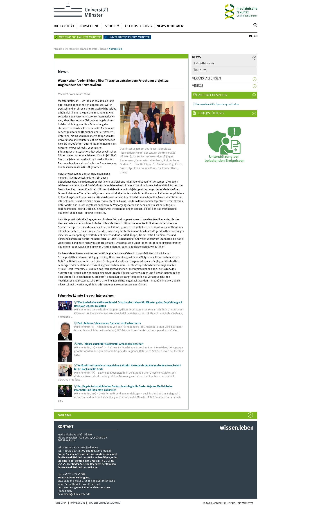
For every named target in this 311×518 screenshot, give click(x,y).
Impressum (77, 502)
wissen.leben (236, 428)
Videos (197, 85)
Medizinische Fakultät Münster (80, 37)
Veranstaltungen (206, 78)
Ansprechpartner (212, 95)
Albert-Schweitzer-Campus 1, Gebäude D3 (82, 437)
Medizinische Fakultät (65, 49)
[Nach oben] (206, 507)
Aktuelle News (203, 63)
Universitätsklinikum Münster (129, 37)
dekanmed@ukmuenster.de (74, 494)
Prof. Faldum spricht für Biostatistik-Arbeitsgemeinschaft (110, 344)
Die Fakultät (64, 26)
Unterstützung (211, 113)
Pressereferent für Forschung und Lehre (217, 104)
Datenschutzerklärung (105, 502)
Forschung (89, 26)
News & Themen (170, 26)
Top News (200, 70)
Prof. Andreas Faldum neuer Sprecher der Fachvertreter (109, 323)
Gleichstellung (138, 26)
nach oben (64, 415)
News (103, 49)
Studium (112, 26)
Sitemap (60, 502)
